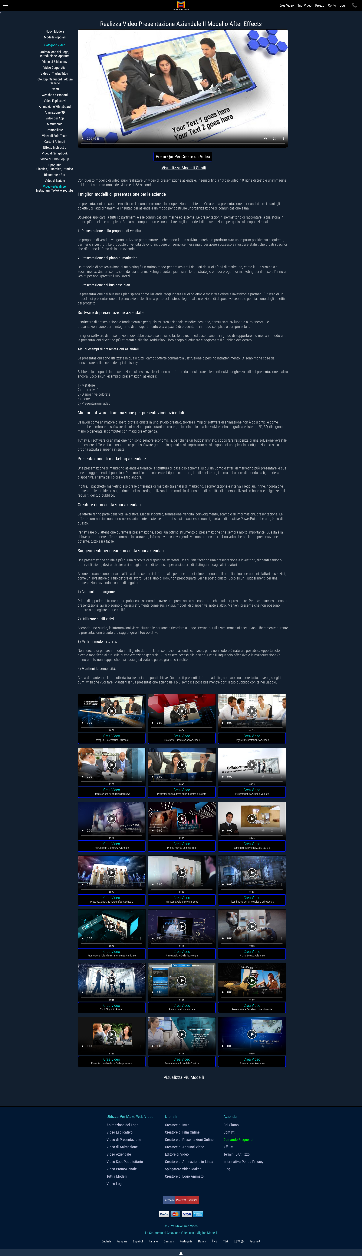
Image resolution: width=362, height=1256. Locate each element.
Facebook (169, 1200)
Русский (254, 1241)
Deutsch (169, 1241)
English (106, 1241)
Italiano (153, 1241)
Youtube (193, 1200)
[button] (112, 713)
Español (138, 1241)
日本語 (239, 1241)
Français (122, 1241)
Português (186, 1241)
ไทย (214, 1241)
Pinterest (181, 1200)
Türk (226, 1241)
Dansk (202, 1241)
